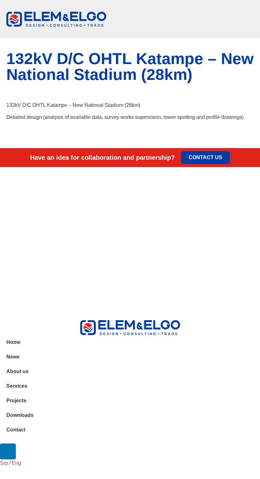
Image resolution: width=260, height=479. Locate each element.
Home (13, 342)
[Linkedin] (8, 451)
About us (17, 371)
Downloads (20, 415)
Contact (15, 429)
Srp (4, 463)
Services (16, 386)
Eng (16, 463)
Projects (16, 400)
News (13, 356)
